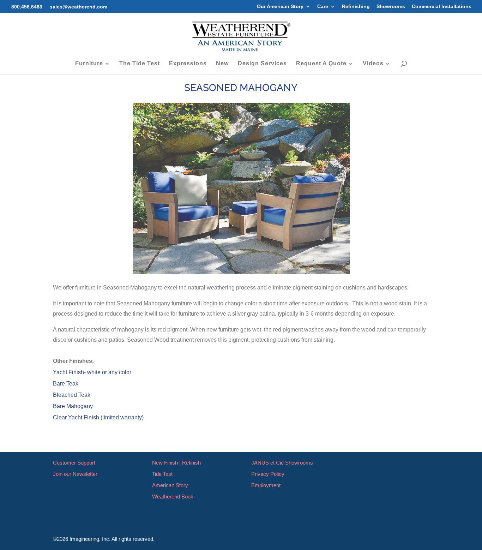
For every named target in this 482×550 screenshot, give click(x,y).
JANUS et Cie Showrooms (282, 463)
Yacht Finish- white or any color (92, 372)
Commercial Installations (441, 6)
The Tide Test (139, 63)
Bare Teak (65, 384)
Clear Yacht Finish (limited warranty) (98, 417)
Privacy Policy (267, 474)
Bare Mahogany (73, 406)
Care (322, 6)
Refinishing (356, 6)
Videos (373, 63)
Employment (266, 485)
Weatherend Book (172, 497)
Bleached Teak (71, 395)
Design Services (262, 63)
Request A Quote (321, 63)
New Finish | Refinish (176, 463)
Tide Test (162, 474)
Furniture (89, 63)
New (222, 63)
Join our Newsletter (75, 474)
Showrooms (390, 6)
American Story (170, 485)
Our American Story (280, 6)
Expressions (188, 63)
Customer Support (74, 463)
